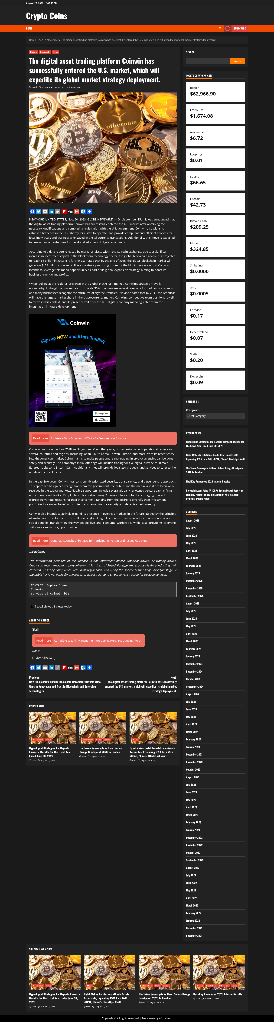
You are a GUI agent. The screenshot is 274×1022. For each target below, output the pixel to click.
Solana (107, 739)
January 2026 (193, 573)
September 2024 (194, 686)
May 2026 (191, 543)
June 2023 (191, 792)
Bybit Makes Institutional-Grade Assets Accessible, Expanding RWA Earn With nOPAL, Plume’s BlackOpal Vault (152, 752)
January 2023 (193, 830)
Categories (192, 410)
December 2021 (194, 928)
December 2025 (194, 581)
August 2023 (192, 777)
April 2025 (191, 634)
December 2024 (194, 664)
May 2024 (191, 717)
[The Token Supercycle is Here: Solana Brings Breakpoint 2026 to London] (103, 728)
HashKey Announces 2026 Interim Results (208, 481)
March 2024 (192, 732)
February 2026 (193, 566)
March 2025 (192, 641)
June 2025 (191, 618)
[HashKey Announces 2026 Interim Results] (219, 972)
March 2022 (192, 905)
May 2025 (191, 626)
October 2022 (193, 852)
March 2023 (192, 815)
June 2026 (191, 535)
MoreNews (148, 1018)
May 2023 (191, 800)
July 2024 (191, 701)
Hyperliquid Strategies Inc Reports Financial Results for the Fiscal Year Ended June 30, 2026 (50, 752)
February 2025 (193, 649)
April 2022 (191, 898)
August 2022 (192, 868)
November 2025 (194, 588)
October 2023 (193, 769)
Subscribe (240, 28)
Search (190, 52)
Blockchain (45, 52)
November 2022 (194, 845)
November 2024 (194, 671)
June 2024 (191, 709)
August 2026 (192, 520)
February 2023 (193, 822)
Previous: (65, 684)
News (55, 52)
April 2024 (191, 724)
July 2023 (191, 784)
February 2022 (193, 913)
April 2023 (191, 807)
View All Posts (44, 657)
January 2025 (193, 656)
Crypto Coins (46, 15)
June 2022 (191, 883)
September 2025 (194, 596)
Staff (34, 87)
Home (29, 28)
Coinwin (79, 224)
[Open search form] (220, 28)
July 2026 (191, 528)
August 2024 (192, 694)
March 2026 (192, 558)
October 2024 (193, 679)
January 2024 (193, 747)
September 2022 (194, 860)
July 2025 (191, 611)
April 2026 (191, 550)
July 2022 (191, 875)
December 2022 (194, 837)
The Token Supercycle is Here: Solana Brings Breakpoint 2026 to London (100, 750)
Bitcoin (33, 52)
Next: (141, 684)
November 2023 (194, 762)
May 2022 (191, 890)
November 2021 (194, 935)
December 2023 (194, 754)
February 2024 (193, 739)
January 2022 (193, 920)
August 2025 (192, 603)
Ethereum (224, 985)
